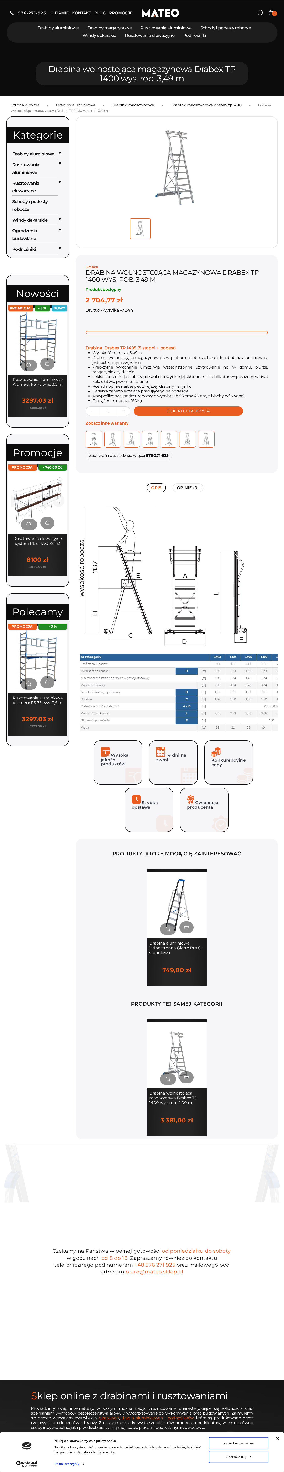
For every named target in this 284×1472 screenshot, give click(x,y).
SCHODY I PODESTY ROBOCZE (30, 205)
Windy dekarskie (99, 35)
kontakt (81, 13)
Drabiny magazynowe (110, 27)
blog (100, 13)
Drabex (92, 267)
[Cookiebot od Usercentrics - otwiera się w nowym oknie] (27, 1464)
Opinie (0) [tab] (188, 487)
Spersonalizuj (236, 1456)
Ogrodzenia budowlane (24, 234)
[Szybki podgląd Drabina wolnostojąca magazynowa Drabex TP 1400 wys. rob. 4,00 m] (168, 1079)
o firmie (59, 13)
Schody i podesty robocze (225, 27)
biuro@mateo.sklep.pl (154, 1272)
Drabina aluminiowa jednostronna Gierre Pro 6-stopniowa (175, 948)
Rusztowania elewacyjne (149, 35)
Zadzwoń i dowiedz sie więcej (129, 455)
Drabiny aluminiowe (58, 27)
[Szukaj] (260, 13)
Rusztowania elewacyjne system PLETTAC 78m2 (37, 541)
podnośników (181, 1418)
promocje (121, 13)
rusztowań (109, 1418)
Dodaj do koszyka (188, 411)
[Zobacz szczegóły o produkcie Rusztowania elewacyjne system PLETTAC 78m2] (29, 524)
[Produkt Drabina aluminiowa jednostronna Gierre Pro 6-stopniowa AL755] (177, 905)
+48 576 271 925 (154, 1265)
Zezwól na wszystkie (239, 1443)
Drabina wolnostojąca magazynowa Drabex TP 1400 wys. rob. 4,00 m (173, 1098)
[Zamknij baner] (277, 1438)
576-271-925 (30, 13)
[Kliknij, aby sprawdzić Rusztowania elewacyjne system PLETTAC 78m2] (37, 500)
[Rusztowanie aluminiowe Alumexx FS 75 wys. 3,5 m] (37, 341)
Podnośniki (194, 35)
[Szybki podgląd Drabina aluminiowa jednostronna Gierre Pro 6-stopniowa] (168, 929)
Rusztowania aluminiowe (165, 27)
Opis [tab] (156, 487)
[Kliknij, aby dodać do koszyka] (47, 364)
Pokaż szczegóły (66, 1464)
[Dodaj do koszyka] (186, 927)
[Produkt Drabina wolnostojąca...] (177, 1055)
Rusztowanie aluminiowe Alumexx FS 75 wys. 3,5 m (38, 382)
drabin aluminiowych (142, 1418)
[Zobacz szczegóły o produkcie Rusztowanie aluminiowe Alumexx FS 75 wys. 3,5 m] (29, 365)
